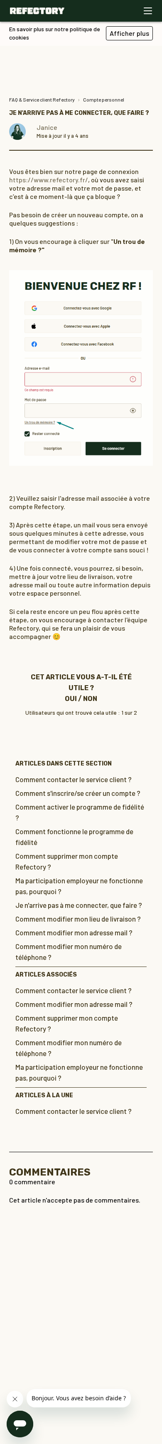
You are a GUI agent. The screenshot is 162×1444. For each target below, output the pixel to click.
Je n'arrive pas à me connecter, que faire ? (78, 905)
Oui (71, 699)
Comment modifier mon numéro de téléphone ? (68, 951)
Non (90, 699)
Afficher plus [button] (129, 33)
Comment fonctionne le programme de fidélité (74, 836)
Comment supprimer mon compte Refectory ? (66, 861)
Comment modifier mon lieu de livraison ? (78, 919)
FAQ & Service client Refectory (42, 99)
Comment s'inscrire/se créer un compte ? (77, 793)
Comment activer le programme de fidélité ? (79, 812)
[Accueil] (37, 10)
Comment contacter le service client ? (73, 779)
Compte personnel (103, 99)
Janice (47, 127)
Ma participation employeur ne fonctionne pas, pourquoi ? (79, 885)
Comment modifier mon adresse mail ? (74, 932)
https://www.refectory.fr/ (48, 180)
